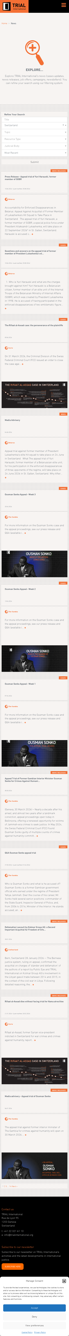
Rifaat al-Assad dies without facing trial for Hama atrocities (34, 1001)
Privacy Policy (40, 1332)
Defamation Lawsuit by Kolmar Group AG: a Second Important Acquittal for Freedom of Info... (30, 928)
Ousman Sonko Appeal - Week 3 (20, 494)
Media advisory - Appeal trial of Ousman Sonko (28, 1096)
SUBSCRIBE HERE (13, 1266)
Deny (34, 1316)
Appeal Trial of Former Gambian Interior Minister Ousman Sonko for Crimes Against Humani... (33, 779)
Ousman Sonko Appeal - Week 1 (20, 683)
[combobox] (34, 125)
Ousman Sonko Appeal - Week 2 (20, 589)
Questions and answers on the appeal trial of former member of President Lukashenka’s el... (30, 252)
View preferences (34, 1325)
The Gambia (13, 517)
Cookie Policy (27, 1332)
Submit (34, 161)
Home (4, 23)
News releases (59, 171)
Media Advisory (12, 420)
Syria (11, 348)
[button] (64, 1280)
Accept (34, 1307)
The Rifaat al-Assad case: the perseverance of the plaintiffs (34, 325)
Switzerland (13, 950)
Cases (63, 245)
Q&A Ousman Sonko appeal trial (20, 852)
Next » (14, 1186)
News (63, 414)
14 (10, 1186)
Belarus (12, 199)
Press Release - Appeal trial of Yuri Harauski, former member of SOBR (30, 177)
